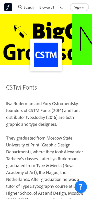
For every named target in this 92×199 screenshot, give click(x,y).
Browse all (46, 7)
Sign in (79, 7)
